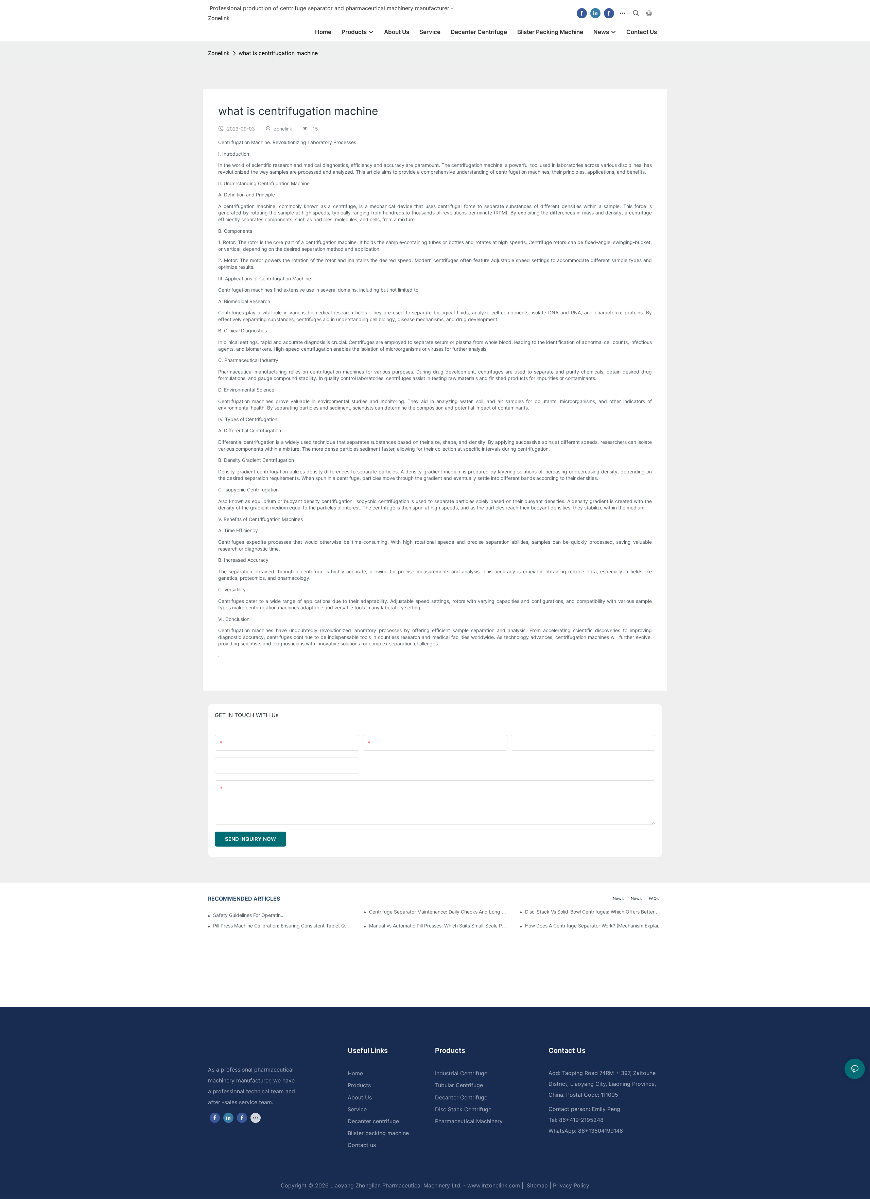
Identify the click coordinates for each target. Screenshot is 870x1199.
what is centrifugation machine (278, 53)
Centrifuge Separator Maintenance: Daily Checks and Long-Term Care (437, 912)
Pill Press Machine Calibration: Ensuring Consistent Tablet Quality (281, 925)
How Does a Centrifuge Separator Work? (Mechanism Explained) (593, 925)
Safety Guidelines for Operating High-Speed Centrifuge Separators (249, 915)
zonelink (219, 53)
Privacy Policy (571, 1185)
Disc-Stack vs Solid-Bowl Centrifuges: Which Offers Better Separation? (593, 912)
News (636, 898)
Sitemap (536, 1185)
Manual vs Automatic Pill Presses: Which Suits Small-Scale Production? (437, 925)
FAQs (654, 898)
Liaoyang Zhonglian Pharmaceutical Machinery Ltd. (396, 1185)
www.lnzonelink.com (493, 1185)
